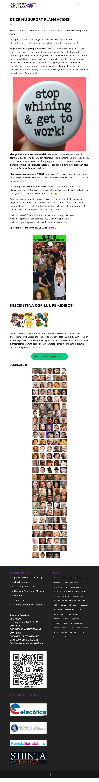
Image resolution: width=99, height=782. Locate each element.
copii (66, 587)
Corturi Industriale (21, 582)
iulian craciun (70, 610)
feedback (81, 600)
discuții (83, 591)
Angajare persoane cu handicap (27, 577)
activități (64, 578)
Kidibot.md (17, 595)
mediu (63, 614)
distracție (56, 596)
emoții (82, 596)
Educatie (75, 596)
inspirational (57, 610)
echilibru (66, 596)
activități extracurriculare (79, 578)
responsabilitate (76, 623)
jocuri (79, 610)
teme (82, 632)
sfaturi (64, 628)
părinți (65, 623)
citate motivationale (71, 582)
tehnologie (73, 632)
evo (11, 24)
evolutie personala (69, 600)
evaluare (56, 600)
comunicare (57, 587)
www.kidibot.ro (32, 347)
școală (64, 637)
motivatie (56, 619)
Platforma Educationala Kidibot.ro (28, 604)
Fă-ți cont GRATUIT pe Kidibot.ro (49, 356)
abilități (56, 578)
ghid (55, 605)
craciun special (76, 587)
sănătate (64, 632)
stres (86, 628)
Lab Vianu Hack (19, 600)
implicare (62, 605)
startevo (79, 628)
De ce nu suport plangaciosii (40, 19)
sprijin (71, 628)
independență (73, 605)
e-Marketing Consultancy (24, 586)
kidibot (55, 614)
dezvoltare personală (71, 591)
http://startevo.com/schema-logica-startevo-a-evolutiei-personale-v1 (43, 43)
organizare (76, 619)
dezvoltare (57, 591)
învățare (56, 637)
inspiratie (84, 605)
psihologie (57, 623)
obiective (66, 619)
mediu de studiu (73, 614)
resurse (56, 628)
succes (55, 632)
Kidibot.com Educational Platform (28, 591)
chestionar (57, 582)
